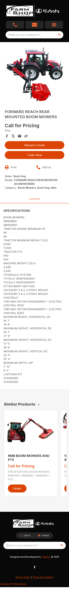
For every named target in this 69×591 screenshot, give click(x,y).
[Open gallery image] (34, 73)
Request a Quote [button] (34, 145)
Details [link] (17, 488)
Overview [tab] (34, 198)
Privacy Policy (23, 577)
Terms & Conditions (43, 577)
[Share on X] (13, 136)
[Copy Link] (26, 136)
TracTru (46, 556)
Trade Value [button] (34, 155)
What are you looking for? (24, 34)
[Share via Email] (20, 136)
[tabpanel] (34, 73)
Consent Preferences (13, 584)
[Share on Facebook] (7, 136)
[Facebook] (34, 567)
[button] (15, 25)
